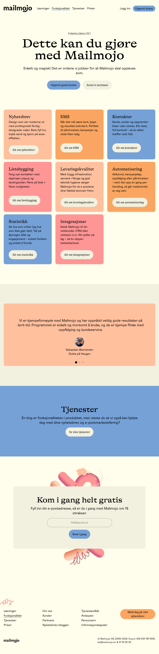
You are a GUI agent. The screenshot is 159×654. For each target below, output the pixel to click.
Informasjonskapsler (94, 625)
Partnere (48, 620)
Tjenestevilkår (90, 611)
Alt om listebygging (24, 200)
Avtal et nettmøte (97, 85)
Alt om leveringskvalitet (79, 202)
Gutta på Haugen (80, 354)
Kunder (47, 615)
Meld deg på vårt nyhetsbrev (137, 614)
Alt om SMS (71, 147)
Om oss (47, 611)
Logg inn (125, 8)
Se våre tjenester (79, 432)
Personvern (88, 620)
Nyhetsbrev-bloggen (56, 625)
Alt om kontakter (126, 147)
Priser (91, 8)
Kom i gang (79, 534)
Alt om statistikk (22, 254)
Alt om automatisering (130, 202)
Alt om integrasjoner (77, 254)
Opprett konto (144, 8)
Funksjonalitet (61, 8)
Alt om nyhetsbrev (23, 149)
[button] (76, 362)
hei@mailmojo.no (107, 642)
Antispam (87, 615)
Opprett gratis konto (64, 85)
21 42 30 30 (125, 642)
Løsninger (43, 8)
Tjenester (78, 8)
